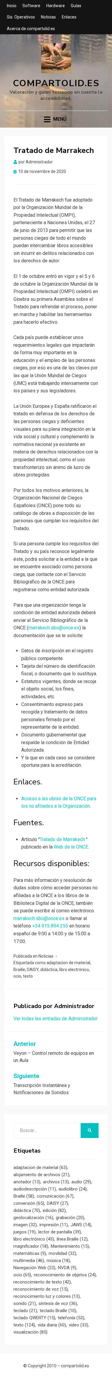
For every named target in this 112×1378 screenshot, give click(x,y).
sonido (24, 1303)
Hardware (55, 5)
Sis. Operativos (21, 17)
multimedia (28, 1260)
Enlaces (69, 17)
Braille (19, 969)
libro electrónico (74, 969)
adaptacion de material (68, 962)
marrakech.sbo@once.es (53, 628)
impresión (53, 1224)
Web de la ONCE (71, 847)
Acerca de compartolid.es (31, 28)
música (58, 1260)
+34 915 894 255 (50, 926)
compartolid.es (56, 83)
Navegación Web (34, 1267)
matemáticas (29, 1253)
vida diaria (52, 1325)
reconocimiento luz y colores (46, 1296)
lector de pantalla (59, 1232)
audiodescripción (34, 1189)
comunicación (55, 1196)
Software (31, 5)
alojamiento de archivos (41, 1174)
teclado (25, 1310)
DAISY (33, 969)
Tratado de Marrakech (63, 839)
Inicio (11, 5)
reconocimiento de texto (42, 1282)
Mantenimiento (70, 1246)
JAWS (80, 1224)
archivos (56, 1182)
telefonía (71, 1317)
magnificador (30, 1246)
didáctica (48, 969)
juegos (24, 1232)
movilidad (62, 1253)
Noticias (48, 17)
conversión (28, 1203)
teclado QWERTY (34, 1317)
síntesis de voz (58, 1303)
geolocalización (33, 1217)
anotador (26, 1182)
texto (28, 976)
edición (54, 1210)
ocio (17, 976)
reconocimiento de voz (40, 1289)
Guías (76, 5)
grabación (70, 1217)
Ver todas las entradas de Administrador (55, 1018)
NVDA (67, 1267)
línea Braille (72, 1239)
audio (81, 1182)
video (78, 1325)
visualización (30, 1332)
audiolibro (73, 1189)
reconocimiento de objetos (65, 1275)
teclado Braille (58, 1310)
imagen (25, 1224)
